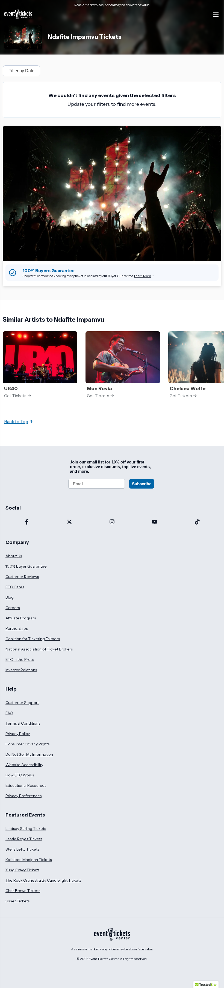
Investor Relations (21, 669)
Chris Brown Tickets (22, 890)
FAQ (9, 712)
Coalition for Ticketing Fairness (32, 638)
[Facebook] (26, 522)
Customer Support (22, 702)
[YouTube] (154, 522)
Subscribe (141, 483)
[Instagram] (112, 522)
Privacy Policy (17, 733)
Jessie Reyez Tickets (23, 838)
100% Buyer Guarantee (26, 566)
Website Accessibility (24, 764)
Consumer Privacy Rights (27, 744)
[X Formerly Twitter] (69, 522)
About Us (13, 555)
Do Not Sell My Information (29, 754)
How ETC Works (19, 775)
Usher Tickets (17, 901)
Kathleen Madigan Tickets (28, 859)
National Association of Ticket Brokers (39, 649)
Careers (12, 607)
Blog (9, 597)
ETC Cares (14, 587)
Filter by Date (21, 70)
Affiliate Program (20, 618)
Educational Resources (25, 785)
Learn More (142, 276)
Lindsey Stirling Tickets (25, 828)
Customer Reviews (22, 576)
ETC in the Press (19, 659)
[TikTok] (197, 522)
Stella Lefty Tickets (22, 849)
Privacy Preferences (23, 795)
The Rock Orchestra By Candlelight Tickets (43, 880)
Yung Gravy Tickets (22, 869)
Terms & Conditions (22, 723)
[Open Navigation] (216, 14)
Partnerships (16, 628)
